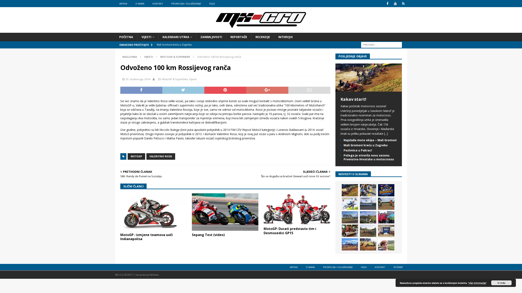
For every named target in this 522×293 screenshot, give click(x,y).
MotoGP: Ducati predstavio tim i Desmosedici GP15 (290, 230)
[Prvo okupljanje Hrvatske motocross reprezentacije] (368, 231)
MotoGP (136, 156)
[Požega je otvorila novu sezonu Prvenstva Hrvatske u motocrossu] (368, 204)
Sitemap (398, 267)
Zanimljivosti (211, 37)
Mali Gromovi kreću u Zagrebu (366, 145)
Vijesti (146, 37)
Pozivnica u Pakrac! (358, 150)
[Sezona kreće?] (350, 217)
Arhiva (123, 3)
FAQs (212, 3)
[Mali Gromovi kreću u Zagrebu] (386, 190)
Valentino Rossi (160, 156)
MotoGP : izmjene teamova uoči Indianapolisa (146, 237)
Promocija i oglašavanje (186, 3)
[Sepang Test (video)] (225, 212)
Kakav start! (353, 99)
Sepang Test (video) (208, 235)
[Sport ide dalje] (386, 204)
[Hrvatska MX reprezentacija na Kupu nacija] (350, 231)
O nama (139, 3)
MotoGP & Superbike (175, 79)
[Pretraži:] (381, 45)
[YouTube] (395, 3)
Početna (126, 37)
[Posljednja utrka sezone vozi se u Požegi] (368, 244)
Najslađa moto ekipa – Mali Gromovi (370, 140)
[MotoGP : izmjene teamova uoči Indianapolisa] (153, 212)
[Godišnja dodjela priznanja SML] (386, 231)
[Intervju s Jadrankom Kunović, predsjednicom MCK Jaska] (386, 244)
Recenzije (262, 37)
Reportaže (238, 37)
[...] (386, 134)
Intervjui (285, 37)
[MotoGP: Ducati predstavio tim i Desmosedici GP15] (297, 209)
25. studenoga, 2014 (138, 79)
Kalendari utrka (176, 37)
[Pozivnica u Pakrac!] (350, 204)
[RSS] (403, 3)
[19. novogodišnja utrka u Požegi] (368, 217)
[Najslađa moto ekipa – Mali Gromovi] (368, 190)
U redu (501, 283)
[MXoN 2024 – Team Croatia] (386, 217)
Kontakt (158, 3)
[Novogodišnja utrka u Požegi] (350, 244)
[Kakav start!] (368, 89)
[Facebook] (387, 3)
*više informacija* (477, 282)
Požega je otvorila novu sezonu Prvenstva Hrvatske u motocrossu (369, 157)
